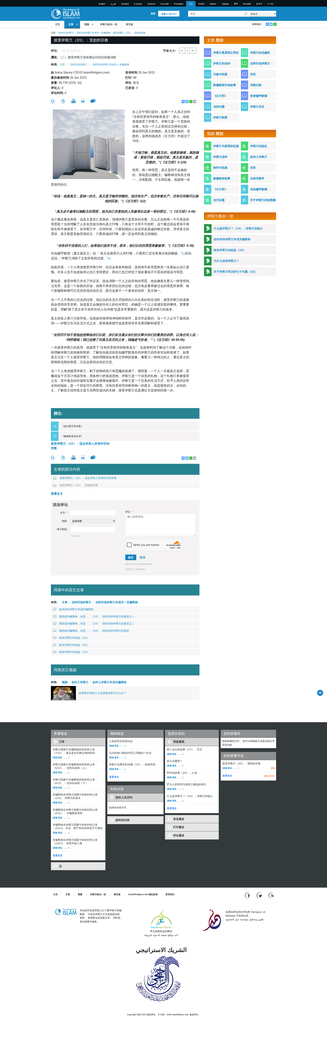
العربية (113, 4)
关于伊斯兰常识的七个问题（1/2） (235, 271)
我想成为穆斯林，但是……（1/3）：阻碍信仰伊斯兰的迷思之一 (96, 616)
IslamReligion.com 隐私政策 (143, 894)
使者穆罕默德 (258, 95)
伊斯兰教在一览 (108, 24)
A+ (193, 50)
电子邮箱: (62, 529)
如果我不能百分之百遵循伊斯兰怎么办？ (102, 693)
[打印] (73, 101)
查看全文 (57, 493)
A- (182, 50)
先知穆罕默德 (258, 189)
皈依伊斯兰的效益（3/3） (74, 644)
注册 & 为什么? (169, 14)
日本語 (201, 4)
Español (125, 4)
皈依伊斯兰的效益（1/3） (74, 651)
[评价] (53, 101)
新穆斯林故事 (221, 178)
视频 (86, 24)
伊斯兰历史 (257, 106)
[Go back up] (320, 693)
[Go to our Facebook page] (248, 895)
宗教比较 (256, 85)
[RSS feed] (271, 895)
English (102, 4)
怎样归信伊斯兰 (66, 32)
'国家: (65, 521)
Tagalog (225, 4)
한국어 (259, 4)
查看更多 (58, 855)
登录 (153, 13)
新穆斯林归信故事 (224, 85)
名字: (64, 512)
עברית (270, 4)
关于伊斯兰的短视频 (263, 200)
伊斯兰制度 (220, 117)
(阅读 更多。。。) (61, 757)
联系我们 (256, 24)
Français (138, 4)
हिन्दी (236, 4)
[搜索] (246, 14)
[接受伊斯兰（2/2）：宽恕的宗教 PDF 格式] (83, 101)
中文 (191, 4)
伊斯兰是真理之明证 (226, 52)
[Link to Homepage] (65, 13)
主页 (57, 24)
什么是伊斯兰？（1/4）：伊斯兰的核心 (238, 228)
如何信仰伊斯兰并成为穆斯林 (76, 609)
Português (178, 4)
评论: (129, 511)
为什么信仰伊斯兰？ (226, 260)
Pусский (165, 4)
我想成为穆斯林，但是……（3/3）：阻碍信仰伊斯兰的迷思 (94, 630)
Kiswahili (247, 4)
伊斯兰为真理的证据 (226, 146)
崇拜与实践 (220, 167)
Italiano (213, 4)
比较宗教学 (257, 178)
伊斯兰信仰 (220, 156)
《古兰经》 (220, 95)
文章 (71, 24)
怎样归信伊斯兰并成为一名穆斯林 (93, 32)
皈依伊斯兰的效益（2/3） (74, 637)
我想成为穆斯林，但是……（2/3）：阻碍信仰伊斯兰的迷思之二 (96, 623)
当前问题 (219, 106)
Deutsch (151, 4)
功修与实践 (220, 74)
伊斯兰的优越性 (260, 52)
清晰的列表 (269, 776)
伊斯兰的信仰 (221, 63)
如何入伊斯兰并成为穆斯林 (110, 682)
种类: (54, 64)
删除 (273, 768)
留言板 (129, 24)
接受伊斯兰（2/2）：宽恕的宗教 (79, 485)
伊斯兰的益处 (258, 146)
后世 (253, 74)
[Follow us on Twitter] (260, 895)
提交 (130, 557)
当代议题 (219, 200)
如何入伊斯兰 (80, 682)
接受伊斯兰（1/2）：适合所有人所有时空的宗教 (80, 446)
